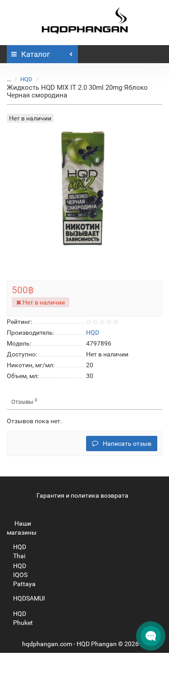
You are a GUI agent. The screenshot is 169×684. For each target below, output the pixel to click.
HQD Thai (19, 551)
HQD (26, 79)
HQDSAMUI (29, 598)
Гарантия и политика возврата (82, 495)
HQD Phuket (23, 618)
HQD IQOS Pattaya (24, 574)
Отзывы (24, 401)
